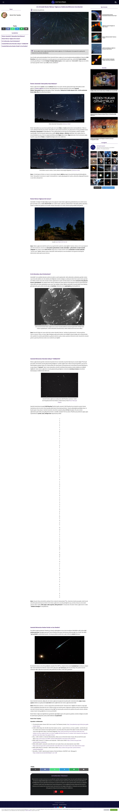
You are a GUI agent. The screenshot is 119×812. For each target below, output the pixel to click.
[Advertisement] (59, 73)
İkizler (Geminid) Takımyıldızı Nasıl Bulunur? (13, 36)
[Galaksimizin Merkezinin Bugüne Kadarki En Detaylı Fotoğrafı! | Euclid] (104, 127)
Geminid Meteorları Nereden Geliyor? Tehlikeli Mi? (15, 43)
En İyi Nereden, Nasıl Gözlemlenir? (11, 41)
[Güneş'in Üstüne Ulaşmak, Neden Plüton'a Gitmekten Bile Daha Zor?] (104, 103)
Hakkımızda (55, 804)
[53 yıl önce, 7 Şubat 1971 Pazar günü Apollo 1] (107, 168)
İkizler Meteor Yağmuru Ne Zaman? (11, 38)
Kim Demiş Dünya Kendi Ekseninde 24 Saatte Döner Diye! (109, 15)
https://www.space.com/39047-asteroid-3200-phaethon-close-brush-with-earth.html (55, 738)
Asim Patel (58, 242)
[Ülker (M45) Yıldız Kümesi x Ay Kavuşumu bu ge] (107, 154)
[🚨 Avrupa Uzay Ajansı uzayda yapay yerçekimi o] (100, 182)
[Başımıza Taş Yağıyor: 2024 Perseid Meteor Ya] (93, 182)
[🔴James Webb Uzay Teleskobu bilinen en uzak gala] (114, 182)
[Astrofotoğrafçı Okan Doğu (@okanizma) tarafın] (107, 175)
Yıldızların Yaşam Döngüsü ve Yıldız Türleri (108, 26)
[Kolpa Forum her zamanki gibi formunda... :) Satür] (114, 154)
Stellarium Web (66, 124)
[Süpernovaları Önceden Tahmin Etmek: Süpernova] (100, 175)
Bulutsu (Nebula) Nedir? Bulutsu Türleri (109, 37)
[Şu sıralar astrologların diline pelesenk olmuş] (107, 182)
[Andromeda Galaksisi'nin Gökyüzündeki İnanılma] (114, 161)
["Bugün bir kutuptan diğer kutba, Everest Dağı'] (100, 154)
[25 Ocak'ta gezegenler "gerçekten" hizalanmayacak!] (100, 161)
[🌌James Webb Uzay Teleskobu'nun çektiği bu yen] (100, 168)
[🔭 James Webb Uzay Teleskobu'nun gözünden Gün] (107, 161)
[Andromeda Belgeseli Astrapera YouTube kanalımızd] (114, 168)
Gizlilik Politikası (63, 804)
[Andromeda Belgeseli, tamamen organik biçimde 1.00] (93, 154)
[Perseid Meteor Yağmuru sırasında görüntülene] (114, 175)
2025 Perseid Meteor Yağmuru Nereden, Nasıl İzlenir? (108, 48)
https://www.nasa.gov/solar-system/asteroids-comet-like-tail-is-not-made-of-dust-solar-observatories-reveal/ (59, 745)
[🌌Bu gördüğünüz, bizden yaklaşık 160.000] (93, 168)
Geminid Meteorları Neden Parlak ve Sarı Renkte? (15, 46)
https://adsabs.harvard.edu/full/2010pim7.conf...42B (45, 753)
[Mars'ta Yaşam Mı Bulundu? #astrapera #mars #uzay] (93, 161)
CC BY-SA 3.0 (64, 242)
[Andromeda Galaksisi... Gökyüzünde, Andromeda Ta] (93, 175)
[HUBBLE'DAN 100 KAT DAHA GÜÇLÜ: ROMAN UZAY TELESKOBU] (104, 79)
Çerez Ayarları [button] (106, 809)
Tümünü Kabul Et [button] (114, 809)
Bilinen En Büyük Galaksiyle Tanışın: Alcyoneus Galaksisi (108, 60)
